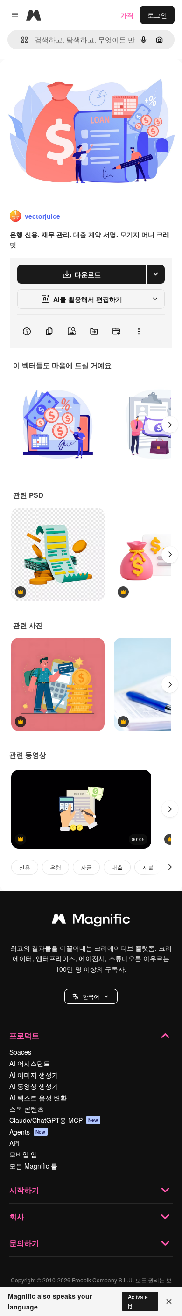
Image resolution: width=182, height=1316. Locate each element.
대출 (117, 867)
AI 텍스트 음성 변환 (38, 1097)
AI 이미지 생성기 (33, 1074)
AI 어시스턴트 (29, 1063)
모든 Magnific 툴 (33, 1165)
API (14, 1143)
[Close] (169, 1301)
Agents (27, 1131)
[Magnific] (91, 921)
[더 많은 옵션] (138, 331)
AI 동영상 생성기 (33, 1086)
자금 (86, 867)
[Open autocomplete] (21, 39)
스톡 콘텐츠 (26, 1109)
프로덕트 (24, 1035)
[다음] (169, 424)
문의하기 (24, 1243)
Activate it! (138, 1301)
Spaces (20, 1052)
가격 (126, 15)
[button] (91, 996)
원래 (54, 80)
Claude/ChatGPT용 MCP (53, 1120)
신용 (24, 867)
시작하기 (24, 1189)
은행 (55, 867)
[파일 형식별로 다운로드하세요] (155, 274)
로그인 (157, 15)
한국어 (91, 996)
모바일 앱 (23, 1154)
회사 (16, 1216)
